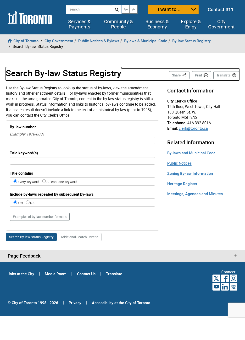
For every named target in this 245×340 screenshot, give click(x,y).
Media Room (56, 273)
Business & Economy (157, 24)
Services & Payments (79, 24)
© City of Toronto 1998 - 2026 (33, 302)
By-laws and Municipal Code (191, 153)
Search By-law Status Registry (31, 237)
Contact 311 (221, 9)
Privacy (75, 302)
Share (180, 75)
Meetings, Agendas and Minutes (195, 193)
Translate (223, 75)
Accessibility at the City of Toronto (121, 302)
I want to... (169, 9)
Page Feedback (24, 256)
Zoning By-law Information (190, 173)
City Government (221, 24)
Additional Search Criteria (79, 237)
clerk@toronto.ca (193, 128)
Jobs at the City (21, 273)
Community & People (118, 24)
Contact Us (86, 273)
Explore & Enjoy (191, 24)
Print (198, 75)
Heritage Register (182, 183)
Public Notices (179, 163)
